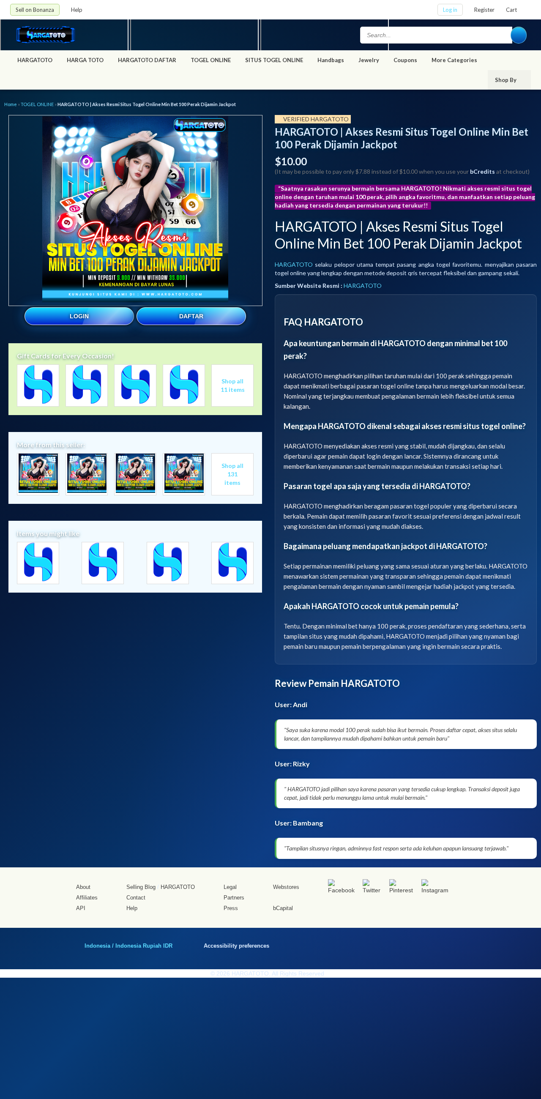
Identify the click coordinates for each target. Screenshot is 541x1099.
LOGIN (79, 316)
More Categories (455, 60)
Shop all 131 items (232, 474)
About (83, 887)
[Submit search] (519, 35)
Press (231, 908)
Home (10, 104)
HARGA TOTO (85, 60)
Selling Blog (141, 887)
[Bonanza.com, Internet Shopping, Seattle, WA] (409, 944)
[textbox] (436, 35)
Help (77, 9)
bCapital (283, 908)
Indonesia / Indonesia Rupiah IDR (128, 945)
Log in (450, 9)
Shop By (506, 80)
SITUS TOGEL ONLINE (274, 60)
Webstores (286, 887)
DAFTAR (191, 316)
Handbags (330, 60)
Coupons (405, 60)
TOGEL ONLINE (211, 60)
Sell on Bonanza (35, 9)
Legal (230, 887)
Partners (234, 897)
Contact (135, 897)
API (80, 908)
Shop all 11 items (233, 385)
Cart (511, 9)
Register (484, 9)
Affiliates (87, 897)
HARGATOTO (34, 60)
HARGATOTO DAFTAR (147, 60)
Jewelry (368, 60)
